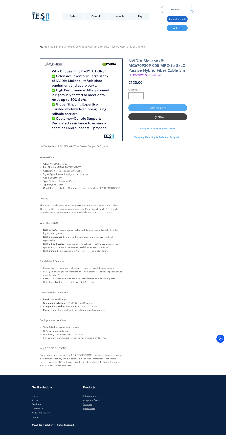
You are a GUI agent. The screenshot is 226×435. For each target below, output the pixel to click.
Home (43, 46)
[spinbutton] (136, 96)
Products (36, 404)
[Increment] (141, 96)
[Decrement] (131, 96)
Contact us (37, 408)
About (35, 400)
